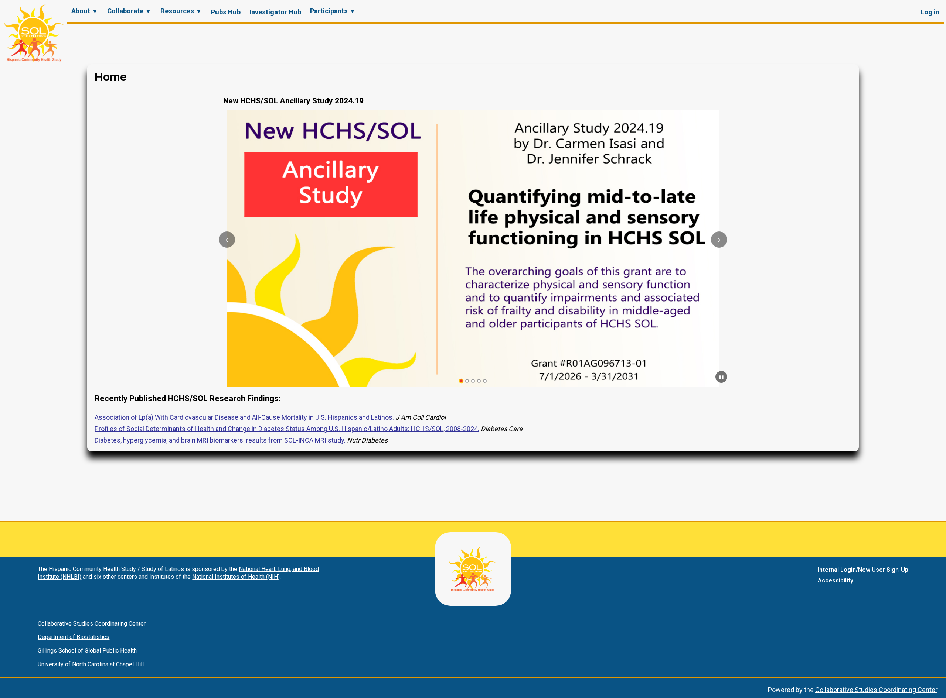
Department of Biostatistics (73, 636)
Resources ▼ (181, 11)
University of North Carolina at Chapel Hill (91, 664)
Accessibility (835, 580)
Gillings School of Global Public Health (87, 650)
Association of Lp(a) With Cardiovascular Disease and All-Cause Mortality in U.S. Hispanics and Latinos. (244, 417)
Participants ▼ (333, 11)
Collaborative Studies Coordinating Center (92, 623)
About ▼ (84, 11)
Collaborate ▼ (129, 11)
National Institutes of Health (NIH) (236, 576)
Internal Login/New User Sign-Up (863, 569)
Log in (930, 12)
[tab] (461, 381)
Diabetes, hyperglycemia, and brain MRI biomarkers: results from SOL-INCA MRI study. (220, 440)
